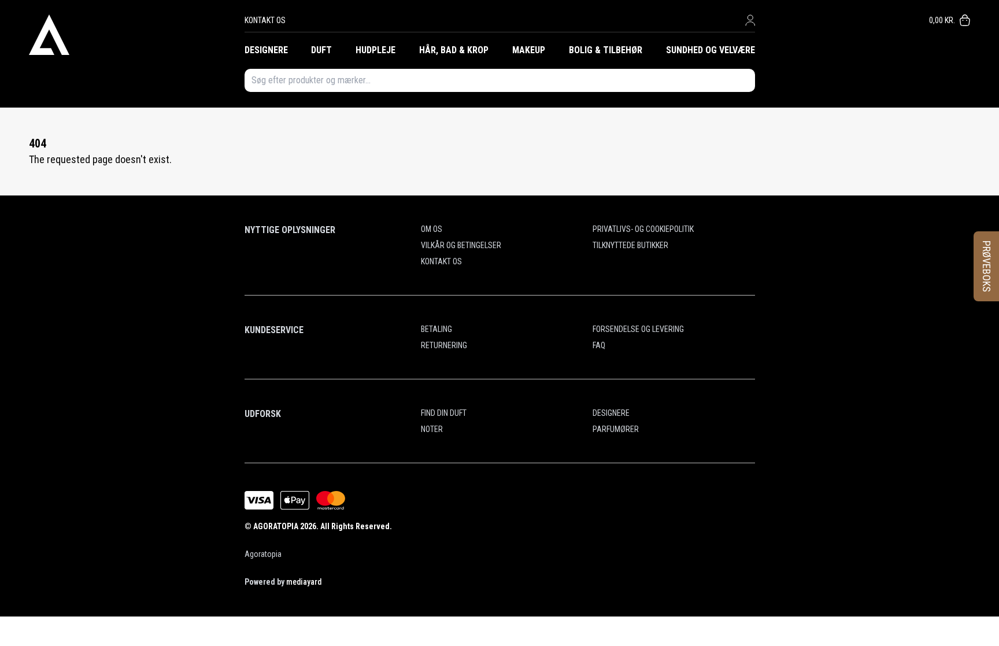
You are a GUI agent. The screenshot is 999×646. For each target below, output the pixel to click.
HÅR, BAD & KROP (454, 50)
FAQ (599, 345)
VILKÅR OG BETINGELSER (461, 245)
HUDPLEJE (375, 50)
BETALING (436, 329)
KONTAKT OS (265, 20)
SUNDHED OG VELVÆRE (710, 50)
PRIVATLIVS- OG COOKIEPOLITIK (643, 229)
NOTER (432, 429)
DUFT (321, 50)
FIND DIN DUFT (444, 413)
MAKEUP (528, 50)
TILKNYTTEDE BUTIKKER (630, 245)
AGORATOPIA (275, 526)
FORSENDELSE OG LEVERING (638, 329)
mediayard (303, 581)
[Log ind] (750, 20)
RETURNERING (444, 345)
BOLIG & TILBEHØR (605, 50)
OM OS (431, 229)
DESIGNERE (266, 50)
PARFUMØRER (616, 429)
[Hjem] (137, 34)
